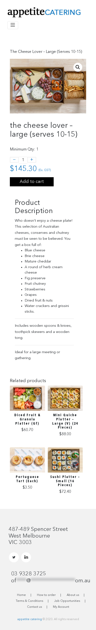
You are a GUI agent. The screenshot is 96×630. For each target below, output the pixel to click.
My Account (61, 607)
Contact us (34, 607)
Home (21, 595)
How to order (46, 595)
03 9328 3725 (28, 574)
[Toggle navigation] (12, 25)
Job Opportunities (67, 601)
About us (73, 595)
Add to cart (32, 181)
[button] (77, 67)
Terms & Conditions (29, 601)
